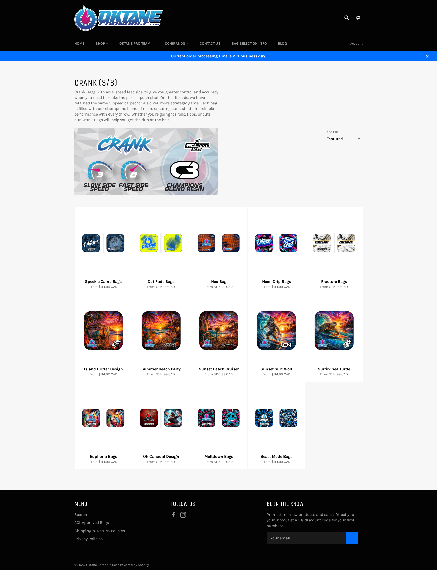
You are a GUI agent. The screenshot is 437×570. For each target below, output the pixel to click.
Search (80, 514)
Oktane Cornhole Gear (102, 565)
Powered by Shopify (134, 565)
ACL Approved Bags (91, 522)
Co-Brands (175, 43)
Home (79, 43)
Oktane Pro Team (135, 43)
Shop (101, 43)
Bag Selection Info (249, 43)
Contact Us (210, 43)
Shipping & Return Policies (99, 530)
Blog (282, 43)
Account (356, 43)
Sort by (332, 132)
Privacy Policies (88, 538)
